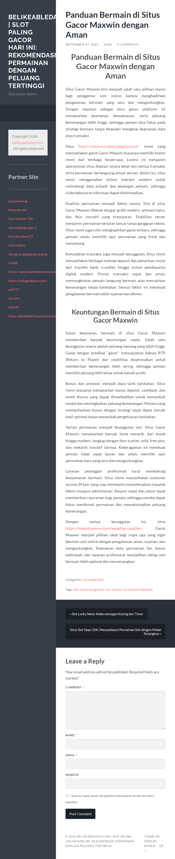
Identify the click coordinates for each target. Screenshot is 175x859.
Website (72, 775)
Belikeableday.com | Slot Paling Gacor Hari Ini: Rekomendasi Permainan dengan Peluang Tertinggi (43, 51)
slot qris (14, 298)
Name (71, 735)
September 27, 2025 (82, 44)
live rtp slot (113, 589)
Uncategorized (93, 580)
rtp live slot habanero (138, 589)
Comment (75, 687)
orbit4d (13, 307)
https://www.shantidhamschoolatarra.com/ (38, 272)
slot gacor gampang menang (27, 254)
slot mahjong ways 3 (22, 228)
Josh (108, 44)
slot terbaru (16, 245)
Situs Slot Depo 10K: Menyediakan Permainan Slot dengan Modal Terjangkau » (115, 631)
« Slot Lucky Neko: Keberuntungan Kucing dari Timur (106, 614)
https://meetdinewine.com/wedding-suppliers (104, 528)
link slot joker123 (20, 236)
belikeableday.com (28, 142)
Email (71, 755)
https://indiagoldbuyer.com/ (27, 281)
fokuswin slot (17, 210)
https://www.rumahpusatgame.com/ (108, 146)
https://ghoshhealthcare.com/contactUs (36, 316)
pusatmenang (17, 201)
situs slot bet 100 (20, 219)
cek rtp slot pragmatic (88, 589)
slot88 (13, 263)
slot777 (13, 289)
